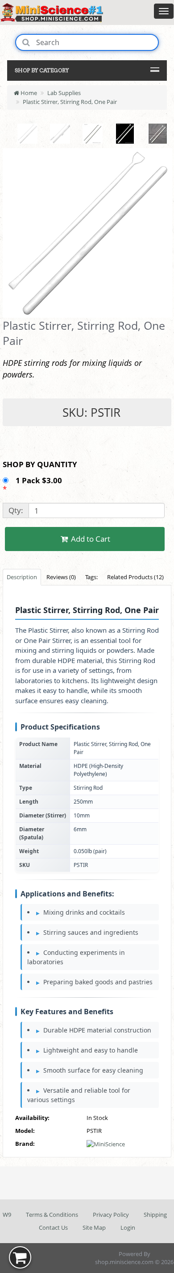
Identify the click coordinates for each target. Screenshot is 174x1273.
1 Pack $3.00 (39, 480)
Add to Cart (89, 539)
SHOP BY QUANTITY (40, 464)
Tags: (91, 577)
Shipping (155, 1215)
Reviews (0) (61, 577)
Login (127, 1227)
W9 (7, 1215)
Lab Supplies (64, 93)
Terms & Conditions (52, 1215)
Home (28, 93)
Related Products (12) (135, 577)
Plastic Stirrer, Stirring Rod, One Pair (70, 102)
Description (22, 577)
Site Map (94, 1227)
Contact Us (53, 1227)
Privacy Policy (111, 1215)
